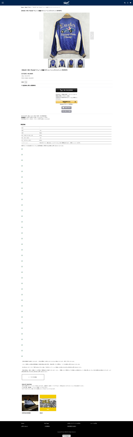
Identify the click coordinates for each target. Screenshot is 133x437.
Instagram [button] (67, 435)
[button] (41, 36)
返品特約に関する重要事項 (29, 85)
